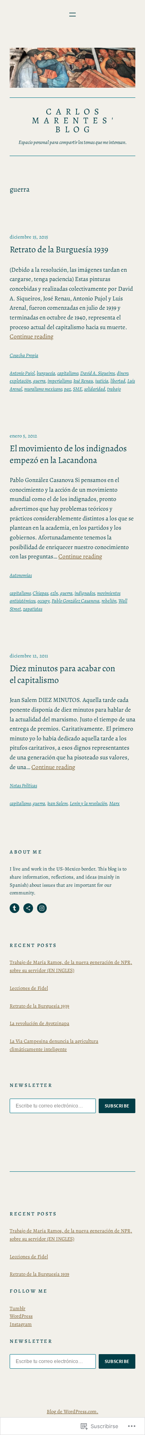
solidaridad (94, 388)
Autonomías (21, 575)
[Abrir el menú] (72, 14)
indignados (85, 593)
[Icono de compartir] (28, 908)
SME (77, 388)
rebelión (109, 600)
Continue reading (32, 336)
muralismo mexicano (43, 388)
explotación (20, 380)
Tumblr (17, 1308)
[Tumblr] (14, 908)
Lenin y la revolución (88, 803)
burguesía (46, 373)
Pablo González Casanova (75, 600)
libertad (117, 380)
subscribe (117, 1105)
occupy (43, 600)
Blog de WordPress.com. (72, 1411)
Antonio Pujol (22, 373)
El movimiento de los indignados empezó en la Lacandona (68, 454)
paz (67, 388)
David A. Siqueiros (97, 373)
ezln (54, 593)
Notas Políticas (23, 785)
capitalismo (67, 373)
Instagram (21, 1324)
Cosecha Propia (24, 355)
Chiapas (40, 593)
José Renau (83, 380)
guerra (39, 380)
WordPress (21, 1315)
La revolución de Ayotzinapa (39, 1023)
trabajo (114, 388)
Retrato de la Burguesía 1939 (59, 249)
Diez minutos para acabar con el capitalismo (62, 674)
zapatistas (32, 608)
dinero (122, 373)
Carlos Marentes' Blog (75, 120)
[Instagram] (42, 908)
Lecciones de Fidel (29, 988)
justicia (101, 380)
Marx (114, 803)
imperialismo (59, 380)
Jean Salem (57, 803)
